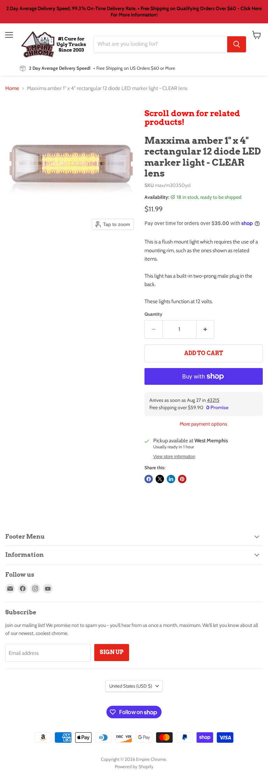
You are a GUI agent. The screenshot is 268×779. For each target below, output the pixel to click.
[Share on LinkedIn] (171, 479)
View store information (174, 456)
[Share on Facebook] (148, 479)
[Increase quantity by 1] (205, 329)
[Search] (236, 44)
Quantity (153, 314)
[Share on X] (160, 479)
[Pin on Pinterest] (182, 479)
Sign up (112, 652)
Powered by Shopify (134, 766)
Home (12, 88)
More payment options (203, 424)
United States (130, 686)
